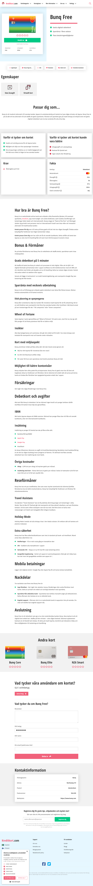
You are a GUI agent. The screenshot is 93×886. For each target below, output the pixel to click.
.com (10, 840)
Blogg (65, 846)
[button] (15, 881)
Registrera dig (62, 819)
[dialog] (15, 867)
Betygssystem (37, 849)
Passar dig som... (28, 68)
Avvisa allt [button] (21, 878)
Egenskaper (14, 68)
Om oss (35, 843)
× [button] (27, 851)
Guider (66, 843)
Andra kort (63, 68)
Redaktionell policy (38, 853)
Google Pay (21, 442)
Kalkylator (67, 853)
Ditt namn (18, 736)
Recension (50, 68)
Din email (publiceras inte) (23, 745)
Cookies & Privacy (6, 877)
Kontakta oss (36, 846)
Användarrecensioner (78, 68)
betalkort (25, 219)
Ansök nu (21, 40)
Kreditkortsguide (68, 849)
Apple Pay (20, 438)
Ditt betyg (18, 726)
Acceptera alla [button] (10, 878)
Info (40, 68)
